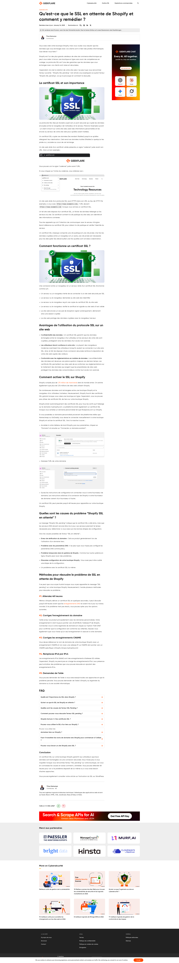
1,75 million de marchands (67, 383)
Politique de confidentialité (87, 941)
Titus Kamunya (52, 786)
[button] (138, 3)
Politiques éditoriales (132, 937)
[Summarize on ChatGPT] (80, 25)
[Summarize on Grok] (90, 25)
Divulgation (82, 947)
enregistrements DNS (72, 604)
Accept (138, 960)
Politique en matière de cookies (88, 944)
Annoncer (44, 941)
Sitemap (128, 941)
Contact (43, 944)
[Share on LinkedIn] (87, 25)
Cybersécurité (43, 9)
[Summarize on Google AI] (84, 25)
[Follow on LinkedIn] (56, 788)
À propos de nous (46, 937)
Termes (81, 937)
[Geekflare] (47, 3)
